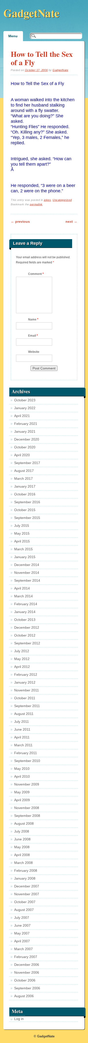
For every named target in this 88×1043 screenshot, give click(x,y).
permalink (36, 204)
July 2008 (21, 831)
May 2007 (22, 933)
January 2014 (24, 612)
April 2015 (22, 541)
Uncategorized (62, 199)
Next (71, 221)
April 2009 (22, 800)
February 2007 (25, 957)
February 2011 (25, 753)
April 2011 (22, 737)
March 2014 (23, 596)
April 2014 (22, 588)
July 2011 (21, 722)
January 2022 (24, 408)
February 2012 (25, 674)
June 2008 (22, 839)
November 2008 (26, 808)
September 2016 (27, 502)
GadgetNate (31, 13)
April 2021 (22, 416)
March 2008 (23, 863)
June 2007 (22, 925)
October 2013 (24, 620)
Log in (19, 1019)
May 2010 (22, 769)
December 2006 (26, 965)
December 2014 (26, 565)
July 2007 (21, 918)
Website (33, 352)
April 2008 (22, 855)
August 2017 (24, 471)
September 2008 (27, 816)
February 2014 (25, 604)
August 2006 (24, 996)
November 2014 (26, 573)
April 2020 (22, 455)
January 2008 (24, 878)
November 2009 (26, 784)
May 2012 (22, 659)
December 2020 (26, 439)
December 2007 (26, 886)
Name (33, 319)
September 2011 (27, 706)
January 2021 (24, 431)
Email (33, 335)
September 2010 (27, 761)
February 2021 (25, 424)
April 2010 (22, 776)
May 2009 (22, 792)
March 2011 (23, 745)
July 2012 (21, 651)
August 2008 (24, 823)
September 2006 (27, 988)
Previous (20, 221)
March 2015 (23, 549)
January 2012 (24, 682)
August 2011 (23, 714)
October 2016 (24, 494)
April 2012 (22, 667)
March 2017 (23, 478)
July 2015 (21, 526)
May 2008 (22, 847)
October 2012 (24, 635)
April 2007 (22, 941)
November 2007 (26, 894)
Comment (36, 274)
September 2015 (27, 518)
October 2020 (24, 447)
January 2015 (24, 557)
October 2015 (24, 510)
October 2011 (24, 698)
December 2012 (26, 627)
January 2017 (24, 486)
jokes (47, 199)
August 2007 (24, 910)
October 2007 (24, 902)
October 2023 (24, 400)
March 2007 (23, 949)
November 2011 (26, 690)
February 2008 (25, 870)
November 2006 (26, 972)
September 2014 (27, 580)
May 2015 (22, 533)
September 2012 (27, 643)
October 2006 (24, 980)
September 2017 (27, 463)
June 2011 (22, 729)
